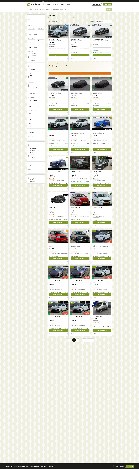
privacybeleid (51, 466)
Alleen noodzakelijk (119, 466)
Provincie (30, 136)
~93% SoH (98, 107)
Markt (68, 4)
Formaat (30, 169)
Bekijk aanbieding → (58, 54)
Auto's (48, 4)
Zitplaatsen (31, 117)
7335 (84, 340)
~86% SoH (98, 52)
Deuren (29, 123)
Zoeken (109, 9)
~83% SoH (76, 182)
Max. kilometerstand (33, 44)
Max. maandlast (31, 31)
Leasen (62, 4)
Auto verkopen (96, 4)
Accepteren (130, 466)
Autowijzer (55, 4)
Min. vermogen (31, 97)
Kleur (29, 91)
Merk (29, 19)
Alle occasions (107, 4)
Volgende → (91, 340)
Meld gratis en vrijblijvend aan (79, 73)
